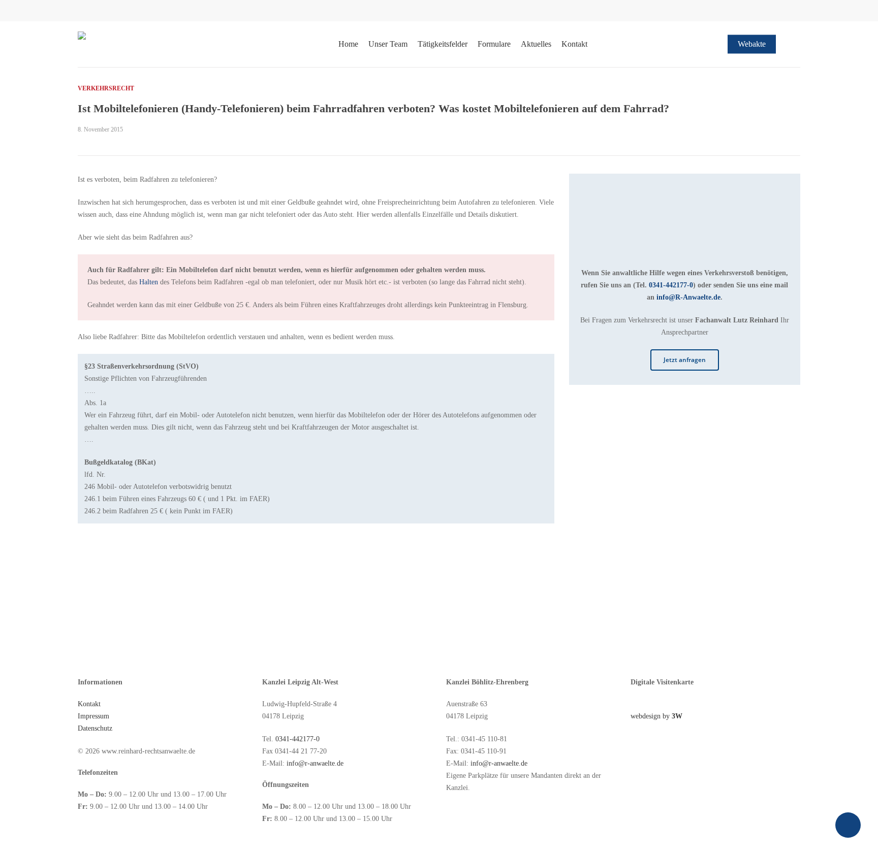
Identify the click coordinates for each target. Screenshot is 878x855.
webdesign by (656, 716)
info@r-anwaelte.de (315, 763)
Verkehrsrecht (106, 88)
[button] (684, 360)
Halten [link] (148, 282)
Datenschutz (95, 728)
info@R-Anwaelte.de (688, 297)
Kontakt (89, 704)
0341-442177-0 (671, 285)
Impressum (93, 716)
